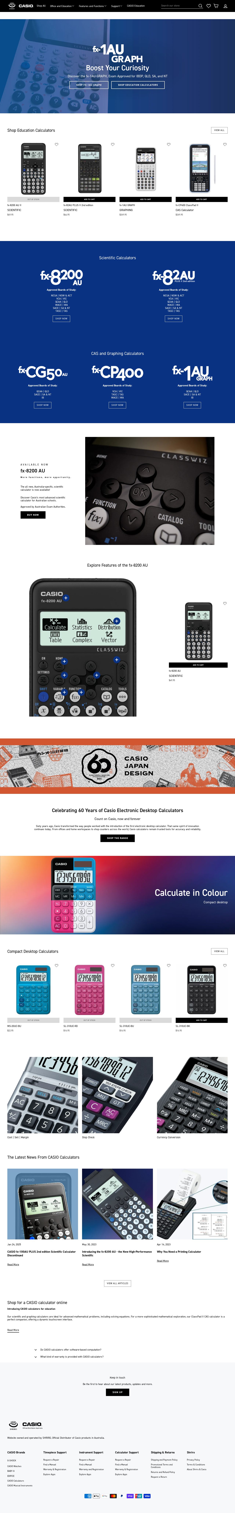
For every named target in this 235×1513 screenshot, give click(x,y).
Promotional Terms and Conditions (162, 1466)
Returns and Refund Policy (163, 1472)
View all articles (117, 1283)
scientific (16, 1316)
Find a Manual (49, 1464)
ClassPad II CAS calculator (205, 1316)
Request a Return (159, 1476)
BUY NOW (33, 514)
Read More (13, 1264)
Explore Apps (49, 1474)
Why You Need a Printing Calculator (179, 1252)
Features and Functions (91, 6)
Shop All (41, 6)
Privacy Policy (193, 1459)
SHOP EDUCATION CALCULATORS (138, 84)
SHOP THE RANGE (117, 838)
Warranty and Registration (91, 1469)
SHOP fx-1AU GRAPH (89, 84)
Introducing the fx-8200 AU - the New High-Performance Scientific (117, 1253)
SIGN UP (118, 1392)
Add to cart (89, 199)
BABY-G (11, 1471)
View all (219, 130)
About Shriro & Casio (196, 1469)
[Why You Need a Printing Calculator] (192, 1204)
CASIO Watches (14, 1466)
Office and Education (61, 6)
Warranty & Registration (54, 1469)
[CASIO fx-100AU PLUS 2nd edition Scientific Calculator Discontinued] (42, 1204)
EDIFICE (10, 1476)
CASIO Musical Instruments (19, 1485)
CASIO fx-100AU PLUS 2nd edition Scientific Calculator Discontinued (41, 1253)
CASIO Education (136, 6)
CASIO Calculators (15, 1480)
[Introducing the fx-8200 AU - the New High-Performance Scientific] (117, 1204)
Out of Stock (33, 199)
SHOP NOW (61, 318)
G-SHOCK (11, 1460)
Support (115, 6)
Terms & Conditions (196, 1464)
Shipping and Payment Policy (164, 1459)
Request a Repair (51, 1459)
